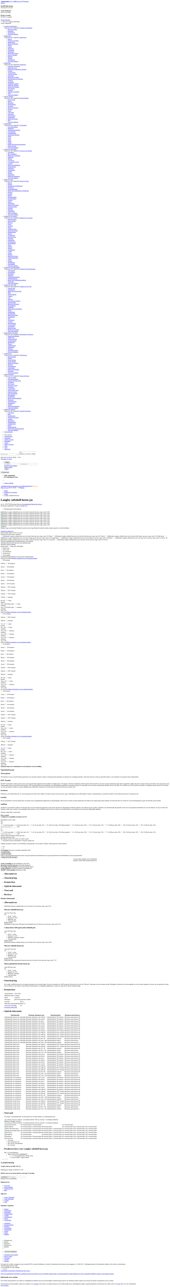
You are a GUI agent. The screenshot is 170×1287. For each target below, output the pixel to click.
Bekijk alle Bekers (13, 44)
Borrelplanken (12, 104)
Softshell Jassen (12, 229)
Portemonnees (12, 242)
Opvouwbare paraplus (14, 301)
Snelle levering (12, 146)
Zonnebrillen (11, 264)
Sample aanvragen (6, 853)
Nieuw (6, 443)
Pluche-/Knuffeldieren (14, 165)
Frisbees (10, 296)
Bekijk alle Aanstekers (14, 155)
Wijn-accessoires (12, 213)
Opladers (10, 80)
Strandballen (11, 317)
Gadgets (10, 71)
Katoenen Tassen (12, 385)
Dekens (10, 184)
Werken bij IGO (8, 1189)
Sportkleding (11, 250)
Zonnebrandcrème (13, 350)
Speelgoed (11, 168)
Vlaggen (10, 321)
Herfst (9, 136)
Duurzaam (7, 438)
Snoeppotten (11, 117)
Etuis (9, 414)
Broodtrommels (12, 197)
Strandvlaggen (12, 328)
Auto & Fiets (11, 288)
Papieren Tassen (12, 392)
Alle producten (8, 432)
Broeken (10, 222)
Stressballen (11, 175)
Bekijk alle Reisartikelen (14, 398)
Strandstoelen (11, 313)
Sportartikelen (12, 305)
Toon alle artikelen (13, 34)
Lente (9, 138)
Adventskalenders (13, 127)
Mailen (22, 487)
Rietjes (10, 202)
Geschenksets (11, 131)
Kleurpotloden (12, 366)
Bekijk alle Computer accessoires (17, 69)
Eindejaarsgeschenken (14, 130)
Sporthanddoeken (13, 189)
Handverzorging (12, 339)
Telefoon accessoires (13, 92)
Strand (9, 310)
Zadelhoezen (11, 290)
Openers (10, 200)
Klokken (10, 208)
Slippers (10, 246)
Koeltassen (11, 387)
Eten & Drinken (8, 96)
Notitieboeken (12, 424)
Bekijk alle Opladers (13, 87)
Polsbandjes (11, 240)
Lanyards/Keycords (13, 162)
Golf (9, 297)
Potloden (10, 365)
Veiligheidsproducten (14, 277)
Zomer (10, 143)
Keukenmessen (12, 198)
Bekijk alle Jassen (13, 230)
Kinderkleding (12, 232)
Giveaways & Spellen (10, 149)
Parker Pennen (12, 360)
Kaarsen (10, 192)
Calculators (11, 412)
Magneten (10, 210)
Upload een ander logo (7, 531)
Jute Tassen (11, 384)
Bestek (10, 195)
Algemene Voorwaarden (11, 1255)
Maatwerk (7, 449)
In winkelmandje (5, 852)
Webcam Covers (12, 68)
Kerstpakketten (12, 133)
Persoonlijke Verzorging (11, 333)
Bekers (10, 39)
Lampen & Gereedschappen (12, 267)
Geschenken (7, 123)
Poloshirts (10, 238)
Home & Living (8, 179)
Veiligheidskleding (13, 258)
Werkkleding (11, 262)
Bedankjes (11, 128)
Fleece (9, 224)
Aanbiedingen (8, 436)
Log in (6, 469)
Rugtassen (11, 400)
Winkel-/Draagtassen (13, 406)
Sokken (10, 248)
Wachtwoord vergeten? (10, 465)
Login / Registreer (9, 1197)
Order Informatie (9, 1199)
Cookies (6, 1259)
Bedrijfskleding (12, 219)
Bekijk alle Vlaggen (13, 329)
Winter (10, 141)
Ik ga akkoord (4, 1285)
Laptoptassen (11, 388)
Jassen (9, 227)
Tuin (9, 318)
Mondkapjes (11, 342)
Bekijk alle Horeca (13, 107)
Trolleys (10, 404)
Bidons (10, 45)
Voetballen (11, 307)
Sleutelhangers (12, 167)
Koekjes (10, 109)
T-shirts (10, 251)
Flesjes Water (11, 100)
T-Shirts (6, 1215)
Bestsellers (7, 441)
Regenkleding (12, 243)
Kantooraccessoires (13, 417)
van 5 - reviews (11, 1)
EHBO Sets (11, 337)
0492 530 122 (4, 487)
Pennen (10, 358)
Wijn (9, 120)
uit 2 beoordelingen (31, 504)
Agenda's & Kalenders (10, 26)
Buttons (10, 159)
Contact (6, 1200)
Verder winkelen (8, 483)
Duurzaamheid (8, 1187)
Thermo (10, 58)
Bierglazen (11, 48)
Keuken (10, 194)
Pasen (9, 139)
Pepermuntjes (11, 115)
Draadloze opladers (13, 84)
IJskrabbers (11, 274)
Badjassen (10, 187)
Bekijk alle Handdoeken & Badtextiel (18, 191)
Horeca (10, 101)
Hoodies (10, 254)
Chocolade (11, 112)
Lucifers (10, 163)
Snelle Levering (8, 439)
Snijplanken (11, 203)
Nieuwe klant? (8, 467)
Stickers (10, 173)
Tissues (10, 344)
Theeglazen (11, 50)
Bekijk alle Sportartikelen (15, 309)
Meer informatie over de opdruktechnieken (25, 558)
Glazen (10, 47)
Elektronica (7, 63)
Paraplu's (10, 299)
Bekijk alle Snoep (13, 119)
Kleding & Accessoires (10, 216)
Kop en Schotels (12, 55)
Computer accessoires (14, 66)
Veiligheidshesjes (12, 278)
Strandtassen (11, 403)
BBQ (9, 293)
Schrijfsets (11, 371)
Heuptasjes (11, 382)
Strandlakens (11, 312)
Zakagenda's (11, 32)
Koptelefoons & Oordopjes (15, 79)
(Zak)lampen (11, 270)
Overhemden (11, 235)
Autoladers (11, 82)
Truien (9, 253)
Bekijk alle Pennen (13, 363)
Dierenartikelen (12, 294)
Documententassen (13, 379)
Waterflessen (11, 60)
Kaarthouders (11, 416)
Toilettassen (11, 347)
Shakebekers (11, 42)
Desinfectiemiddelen (13, 336)
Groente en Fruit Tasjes (14, 381)
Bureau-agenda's (12, 29)
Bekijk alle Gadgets (13, 77)
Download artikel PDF (10, 1007)
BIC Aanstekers (12, 154)
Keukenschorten (12, 206)
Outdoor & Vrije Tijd (10, 285)
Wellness (10, 349)
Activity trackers (12, 74)
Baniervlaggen (12, 323)
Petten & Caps (12, 237)
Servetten (10, 106)
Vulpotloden (11, 368)
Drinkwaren (7, 36)
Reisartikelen (11, 395)
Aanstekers (11, 152)
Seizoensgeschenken (13, 135)
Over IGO (7, 1185)
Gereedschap (11, 272)
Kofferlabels (11, 396)
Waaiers (10, 261)
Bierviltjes (10, 103)
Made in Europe (9, 444)
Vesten (10, 259)
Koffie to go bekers (13, 40)
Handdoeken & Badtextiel (15, 186)
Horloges (10, 226)
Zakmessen (11, 282)
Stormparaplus (12, 302)
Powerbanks (11, 88)
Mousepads (11, 420)
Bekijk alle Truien (13, 256)
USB (9, 93)
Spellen (10, 171)
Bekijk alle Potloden (13, 369)
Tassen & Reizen (9, 374)
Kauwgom (11, 114)
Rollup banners (12, 427)
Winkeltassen (8, 1229)
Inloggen (7, 462)
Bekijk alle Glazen (13, 53)
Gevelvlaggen (12, 325)
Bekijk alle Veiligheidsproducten (17, 280)
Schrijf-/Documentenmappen (16, 428)
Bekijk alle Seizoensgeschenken (17, 144)
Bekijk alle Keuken (13, 205)
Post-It (9, 425)
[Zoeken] (18, 454)
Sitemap (6, 1261)
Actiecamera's (12, 72)
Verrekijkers (11, 320)
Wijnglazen (11, 52)
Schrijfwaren (7, 353)
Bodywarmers (12, 221)
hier (119, 1284)
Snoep (9, 111)
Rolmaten (10, 275)
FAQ (5, 447)
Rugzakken (7, 1212)
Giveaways (11, 160)
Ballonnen (11, 157)
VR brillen (11, 76)
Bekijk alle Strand (13, 315)
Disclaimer (7, 1258)
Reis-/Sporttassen (12, 393)
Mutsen (10, 234)
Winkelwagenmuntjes (14, 176)
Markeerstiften (12, 357)
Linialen (10, 419)
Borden (10, 183)
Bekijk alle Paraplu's (13, 304)
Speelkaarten (11, 170)
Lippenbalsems (12, 341)
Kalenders (10, 31)
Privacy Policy (8, 1256)
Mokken (10, 56)
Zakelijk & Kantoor (9, 409)
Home (6, 491)
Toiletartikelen (12, 345)
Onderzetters (11, 211)
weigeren (36, 1284)
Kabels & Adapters (13, 85)
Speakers (10, 90)
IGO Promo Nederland (10, 1251)
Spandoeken (11, 326)
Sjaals (9, 245)
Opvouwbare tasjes (13, 390)
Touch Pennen (12, 361)
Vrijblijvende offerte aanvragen (9, 857)
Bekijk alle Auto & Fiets (14, 291)
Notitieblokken (12, 422)
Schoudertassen (12, 401)
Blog (5, 446)
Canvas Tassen (12, 377)
